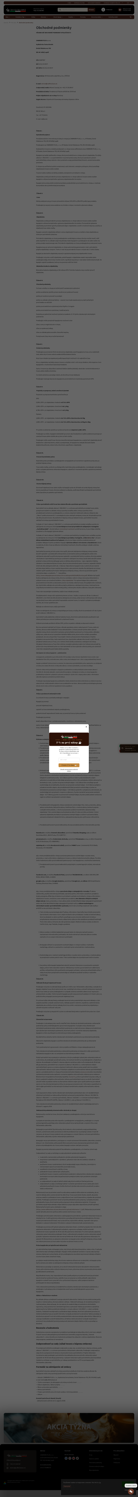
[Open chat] (131, 1491)
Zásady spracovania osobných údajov (69, 770)
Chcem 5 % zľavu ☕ (69, 765)
